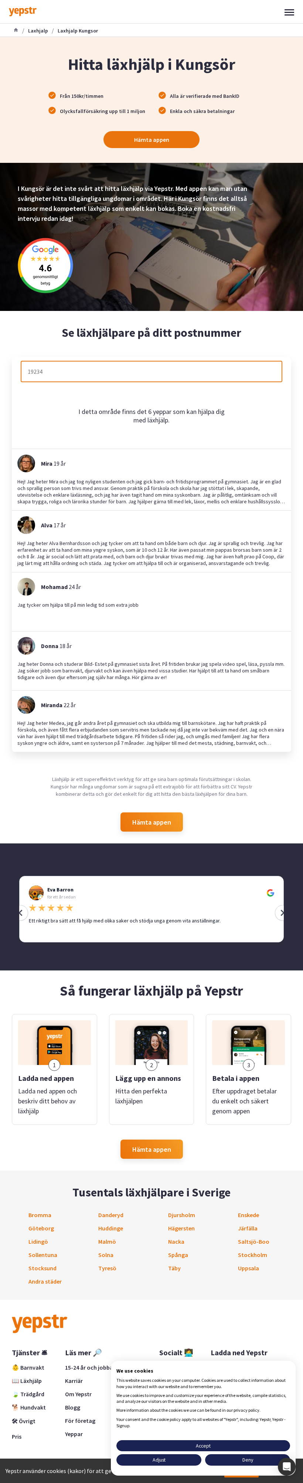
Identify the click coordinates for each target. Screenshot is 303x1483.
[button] (287, 1467)
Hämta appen (151, 139)
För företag (80, 1420)
